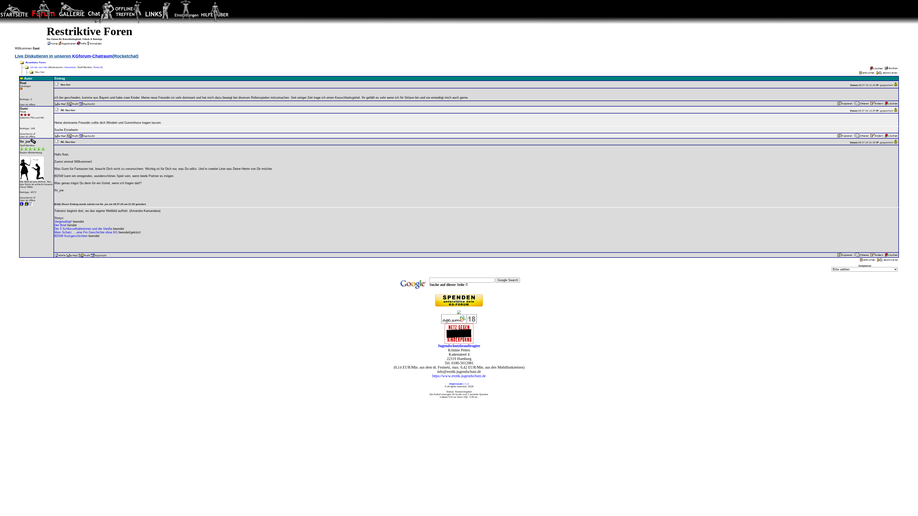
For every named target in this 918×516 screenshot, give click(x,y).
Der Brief (60, 225)
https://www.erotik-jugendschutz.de (459, 376)
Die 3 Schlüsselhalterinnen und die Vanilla (83, 229)
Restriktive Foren (36, 62)
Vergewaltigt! (63, 221)
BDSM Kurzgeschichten (70, 236)
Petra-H (97, 67)
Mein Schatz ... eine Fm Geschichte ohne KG (86, 232)
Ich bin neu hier (39, 67)
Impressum (456, 383)
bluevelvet (70, 67)
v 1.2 (466, 383)
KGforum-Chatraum (92, 56)
